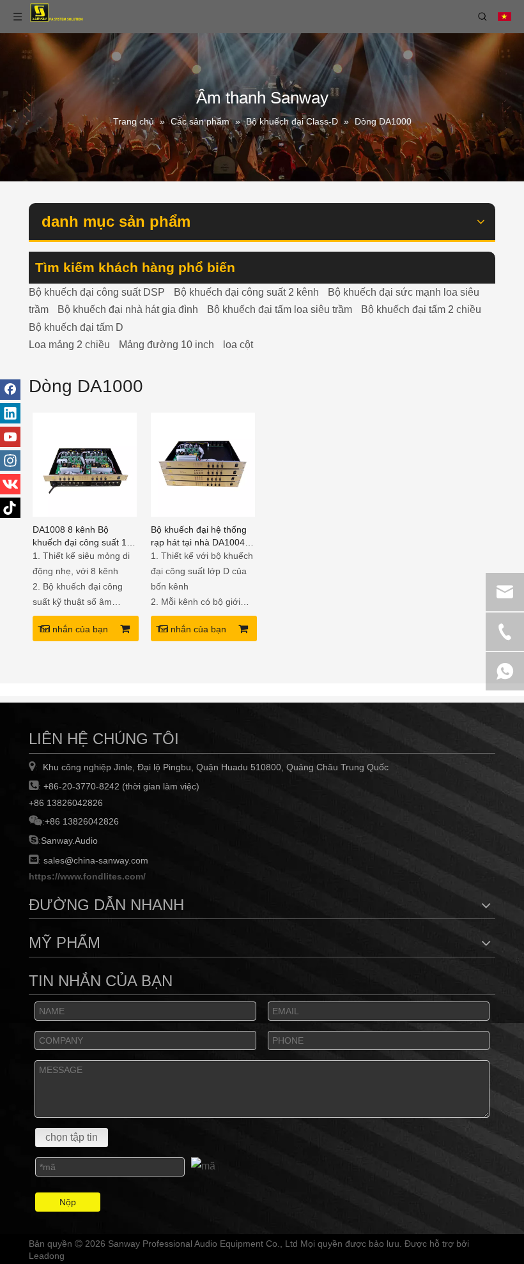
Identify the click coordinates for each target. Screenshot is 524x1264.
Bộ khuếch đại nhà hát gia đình (128, 309)
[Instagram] (10, 460)
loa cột (238, 344)
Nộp (67, 1202)
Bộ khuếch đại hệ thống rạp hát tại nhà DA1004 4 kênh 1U (201, 536)
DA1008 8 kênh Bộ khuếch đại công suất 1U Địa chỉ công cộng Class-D (83, 536)
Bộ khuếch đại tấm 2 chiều (421, 309)
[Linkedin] (10, 413)
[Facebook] (10, 389)
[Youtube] (10, 437)
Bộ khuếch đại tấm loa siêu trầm (279, 309)
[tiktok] (10, 508)
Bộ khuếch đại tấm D (76, 327)
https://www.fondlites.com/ (87, 876)
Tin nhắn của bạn (73, 629)
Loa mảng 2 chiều (69, 344)
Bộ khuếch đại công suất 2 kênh (246, 292)
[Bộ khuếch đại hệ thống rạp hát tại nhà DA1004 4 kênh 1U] (203, 464)
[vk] (10, 484)
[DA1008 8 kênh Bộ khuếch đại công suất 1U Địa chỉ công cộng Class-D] (85, 464)
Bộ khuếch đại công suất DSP (97, 292)
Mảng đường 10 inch (166, 344)
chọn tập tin (71, 1137)
